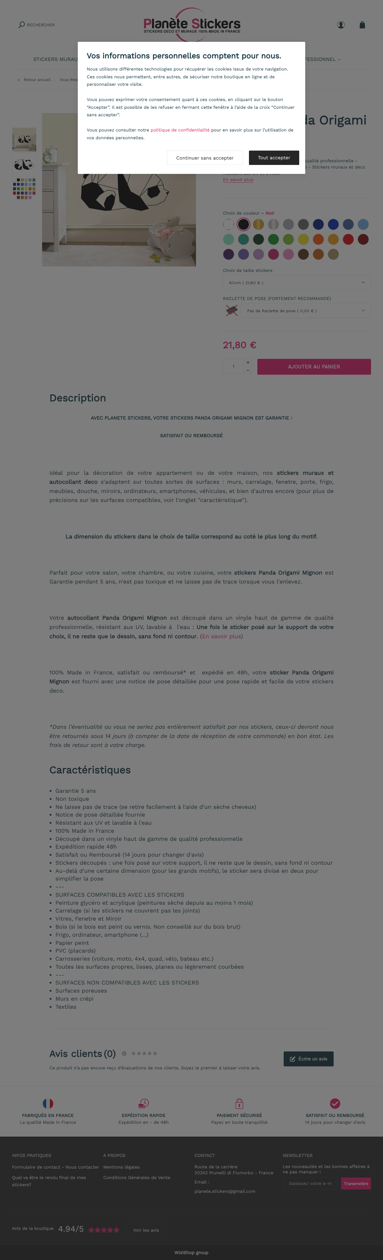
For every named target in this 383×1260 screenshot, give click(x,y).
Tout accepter (274, 157)
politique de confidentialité (180, 130)
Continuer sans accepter (205, 158)
